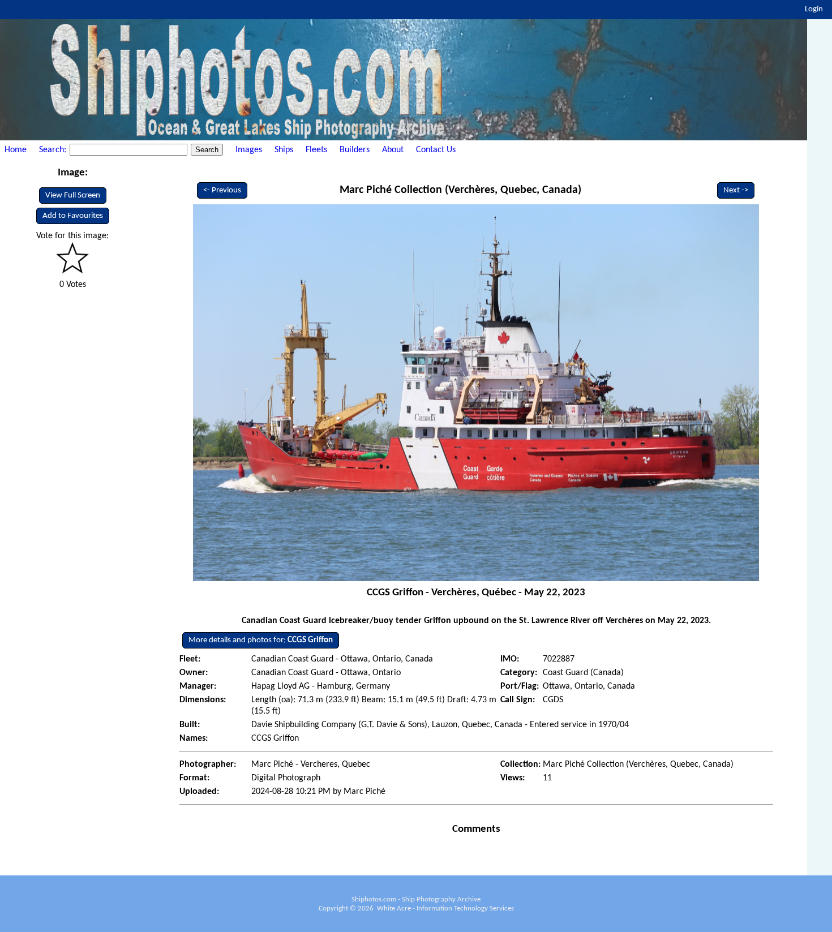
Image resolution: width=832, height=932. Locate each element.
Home (16, 149)
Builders (355, 149)
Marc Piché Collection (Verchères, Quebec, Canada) (460, 190)
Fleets (316, 149)
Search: (53, 149)
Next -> (735, 190)
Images (248, 149)
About (393, 149)
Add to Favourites (72, 216)
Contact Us (436, 149)
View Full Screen (72, 195)
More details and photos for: (260, 640)
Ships (284, 149)
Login (814, 9)
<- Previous (222, 190)
